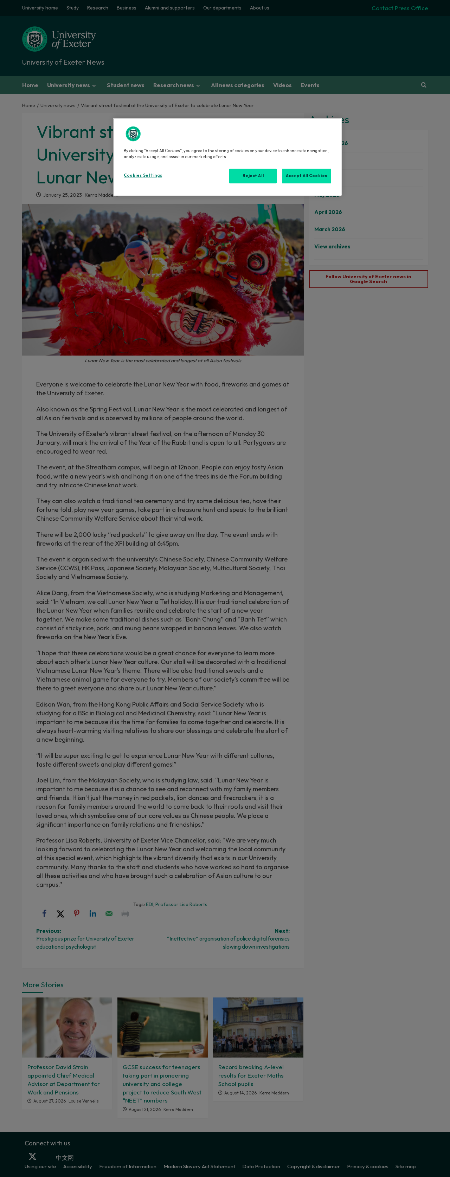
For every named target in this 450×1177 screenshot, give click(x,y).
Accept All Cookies (306, 175)
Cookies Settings (143, 175)
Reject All (253, 175)
